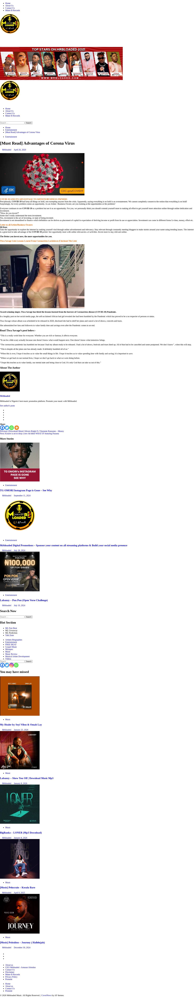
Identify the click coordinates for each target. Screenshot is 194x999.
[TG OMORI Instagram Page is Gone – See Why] (20, 481)
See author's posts (7, 406)
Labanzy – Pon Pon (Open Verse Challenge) (24, 600)
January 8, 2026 (20, 783)
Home (7, 3)
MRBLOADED (8, 38)
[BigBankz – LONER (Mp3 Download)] (20, 823)
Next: (29, 433)
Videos (8, 659)
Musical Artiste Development (17, 656)
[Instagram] (11, 665)
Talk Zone (9, 635)
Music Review (11, 654)
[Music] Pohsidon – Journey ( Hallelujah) (22, 942)
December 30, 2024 (22, 947)
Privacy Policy (11, 977)
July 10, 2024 (19, 605)
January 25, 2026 (21, 730)
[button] (1, 120)
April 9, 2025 (19, 893)
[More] (17, 427)
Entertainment (11, 137)
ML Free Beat (11, 628)
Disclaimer (9, 972)
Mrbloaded (7, 150)
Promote (8, 979)
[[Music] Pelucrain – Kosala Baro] (20, 878)
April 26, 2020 (20, 150)
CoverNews (46, 995)
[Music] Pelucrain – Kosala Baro (17, 887)
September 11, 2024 (22, 495)
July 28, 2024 (19, 550)
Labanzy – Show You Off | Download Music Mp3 (26, 778)
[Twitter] (7, 427)
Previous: (32, 431)
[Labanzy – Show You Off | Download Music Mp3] (20, 769)
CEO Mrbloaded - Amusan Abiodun (20, 967)
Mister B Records (12, 10)
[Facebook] (2, 427)
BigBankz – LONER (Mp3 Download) (21, 832)
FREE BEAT (10, 644)
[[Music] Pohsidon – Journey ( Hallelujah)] (20, 933)
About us (9, 965)
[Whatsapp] (11, 427)
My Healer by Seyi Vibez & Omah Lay (21, 724)
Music (7, 652)
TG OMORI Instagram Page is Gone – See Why (26, 490)
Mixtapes (9, 649)
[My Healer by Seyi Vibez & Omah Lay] (20, 715)
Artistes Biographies (13, 640)
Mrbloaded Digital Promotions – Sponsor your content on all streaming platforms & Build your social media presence (63, 545)
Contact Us (10, 8)
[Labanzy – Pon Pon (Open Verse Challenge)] (20, 590)
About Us (9, 5)
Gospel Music (11, 647)
